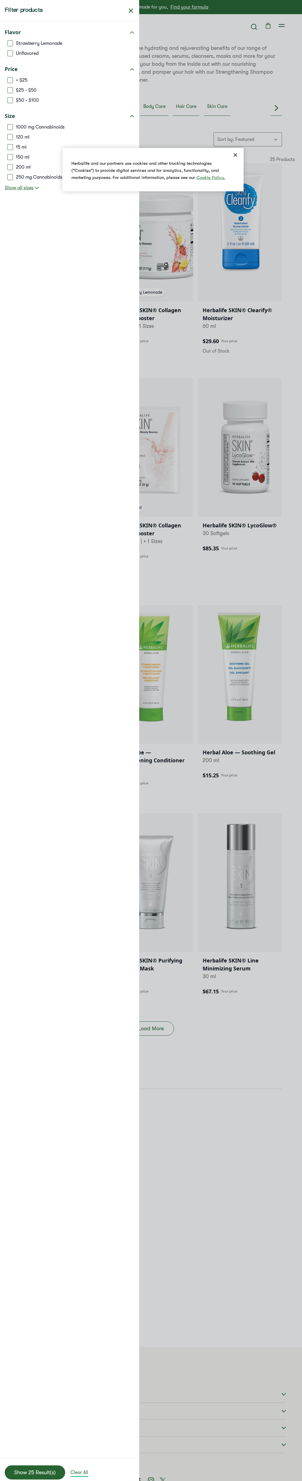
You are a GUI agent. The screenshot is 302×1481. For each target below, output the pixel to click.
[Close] (235, 155)
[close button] (130, 10)
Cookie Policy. (210, 177)
